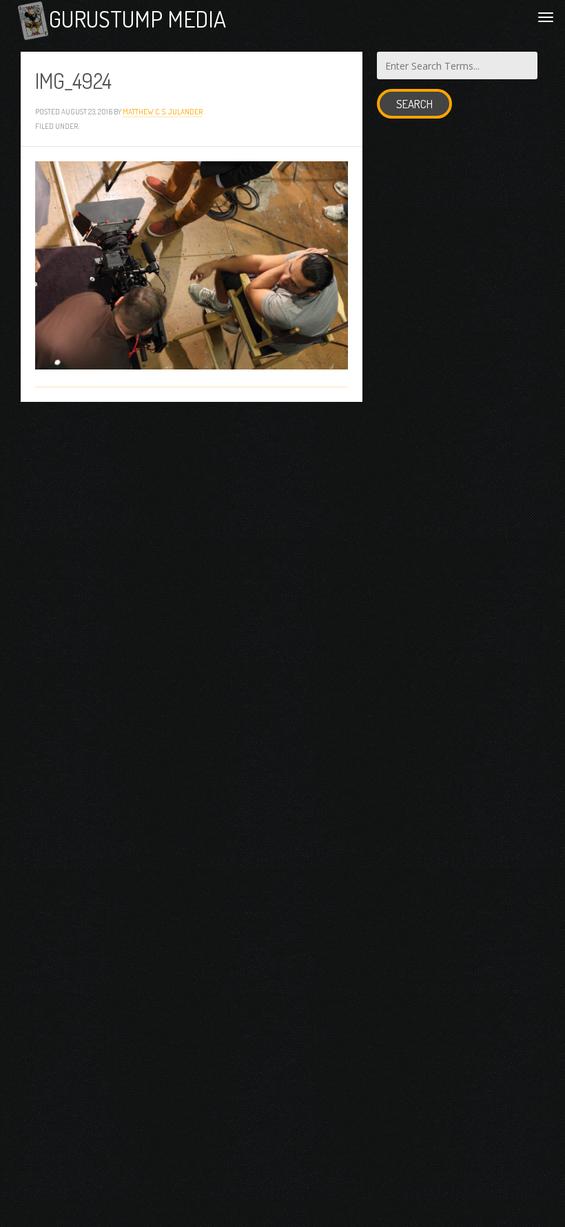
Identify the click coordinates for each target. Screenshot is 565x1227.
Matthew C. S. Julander (163, 111)
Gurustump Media (137, 18)
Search (414, 104)
